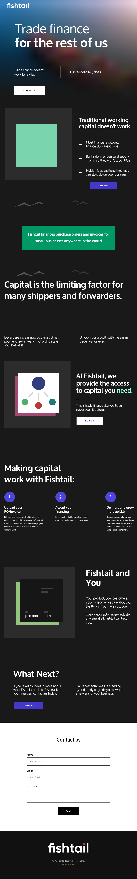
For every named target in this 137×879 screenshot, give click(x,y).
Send (68, 811)
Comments (33, 787)
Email (30, 771)
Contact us (28, 705)
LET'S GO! (90, 421)
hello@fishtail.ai (68, 864)
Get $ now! (103, 185)
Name (30, 755)
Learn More (29, 90)
